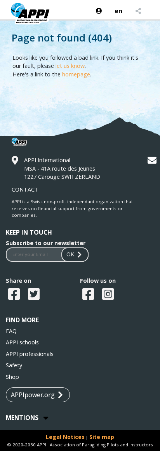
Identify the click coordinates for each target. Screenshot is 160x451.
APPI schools (22, 342)
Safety (14, 365)
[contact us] (153, 161)
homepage (76, 74)
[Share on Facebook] (15, 294)
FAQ (11, 331)
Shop (12, 376)
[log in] (99, 11)
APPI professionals (30, 354)
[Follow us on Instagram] (109, 294)
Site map (101, 437)
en (118, 11)
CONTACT (25, 189)
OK (70, 254)
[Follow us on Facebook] (89, 294)
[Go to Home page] (33, 19)
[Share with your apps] (137, 11)
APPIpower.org (33, 395)
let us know (70, 65)
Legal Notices (65, 437)
